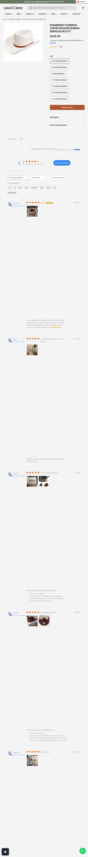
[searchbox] (18, 177)
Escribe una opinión (62, 163)
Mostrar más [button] (12, 192)
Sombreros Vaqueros (15, 19)
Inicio (5, 19)
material (34, 188)
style (41, 188)
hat (55, 188)
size (9, 188)
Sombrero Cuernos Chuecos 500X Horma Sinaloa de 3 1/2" (36, 19)
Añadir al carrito (67, 107)
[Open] (5, 851)
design (48, 188)
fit (14, 188)
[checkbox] (59, 177)
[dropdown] (39, 177)
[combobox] (51, 8)
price (26, 188)
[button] (32, 211)
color (20, 188)
